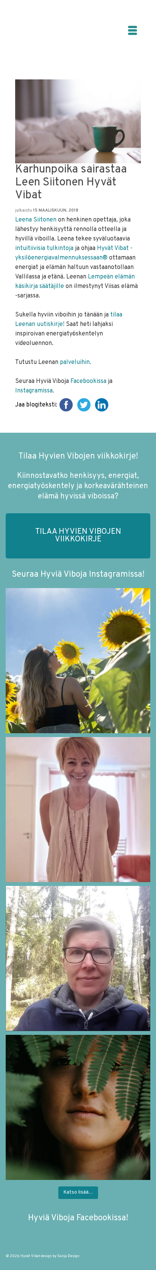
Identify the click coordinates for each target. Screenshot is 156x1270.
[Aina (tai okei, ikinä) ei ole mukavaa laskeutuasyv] (78, 1107)
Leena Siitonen (35, 220)
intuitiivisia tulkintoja (44, 248)
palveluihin (75, 362)
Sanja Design (68, 1256)
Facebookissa (88, 381)
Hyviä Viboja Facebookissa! (78, 1218)
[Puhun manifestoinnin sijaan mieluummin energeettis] (78, 660)
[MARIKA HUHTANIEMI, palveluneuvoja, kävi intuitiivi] (78, 958)
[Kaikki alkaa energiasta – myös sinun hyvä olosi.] (78, 809)
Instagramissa (34, 391)
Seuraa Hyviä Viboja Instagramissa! (78, 574)
